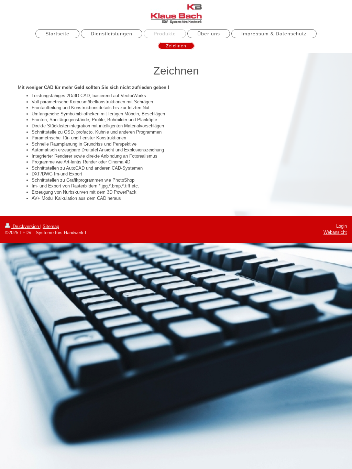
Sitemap (51, 226)
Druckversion (25, 226)
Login (341, 226)
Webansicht (335, 232)
